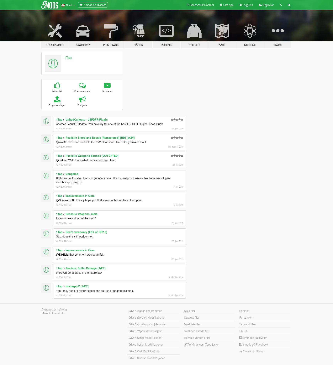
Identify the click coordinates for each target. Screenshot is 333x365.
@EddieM (62, 254)
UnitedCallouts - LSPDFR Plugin (87, 119)
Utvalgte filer (191, 317)
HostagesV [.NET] (77, 286)
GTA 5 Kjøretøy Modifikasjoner (147, 317)
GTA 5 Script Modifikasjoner (145, 338)
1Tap (68, 57)
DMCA (243, 331)
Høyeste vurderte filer (197, 338)
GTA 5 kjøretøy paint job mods (147, 324)
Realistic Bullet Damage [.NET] (86, 268)
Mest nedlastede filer (196, 331)
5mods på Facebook (255, 344)
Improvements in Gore (80, 196)
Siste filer (189, 311)
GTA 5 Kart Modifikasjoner (145, 351)
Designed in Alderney (54, 309)
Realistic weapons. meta (82, 214)
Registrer (268, 5)
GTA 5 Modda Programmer (145, 311)
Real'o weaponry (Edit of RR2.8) (86, 232)
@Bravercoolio (66, 200)
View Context (65, 128)
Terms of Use (247, 324)
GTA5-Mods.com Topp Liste (201, 344)
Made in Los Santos (53, 313)
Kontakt (244, 311)
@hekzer (61, 160)
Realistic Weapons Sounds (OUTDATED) (92, 156)
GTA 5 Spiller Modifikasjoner (146, 344)
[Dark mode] (281, 5)
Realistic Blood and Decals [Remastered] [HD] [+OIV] (100, 137)
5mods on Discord (253, 351)
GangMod (72, 174)
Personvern (246, 317)
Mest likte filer (192, 324)
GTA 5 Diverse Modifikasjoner (147, 358)
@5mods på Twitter (254, 338)
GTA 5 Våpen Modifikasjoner (146, 331)
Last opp (228, 5)
